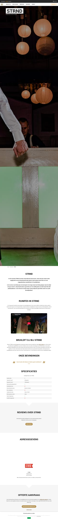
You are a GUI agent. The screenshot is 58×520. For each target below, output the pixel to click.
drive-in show (41, 344)
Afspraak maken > (54, 4)
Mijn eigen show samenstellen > (29, 506)
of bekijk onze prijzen (29, 509)
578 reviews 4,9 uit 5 (6, 1)
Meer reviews (29, 424)
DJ (16, 344)
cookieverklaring (39, 516)
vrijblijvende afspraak (44, 499)
